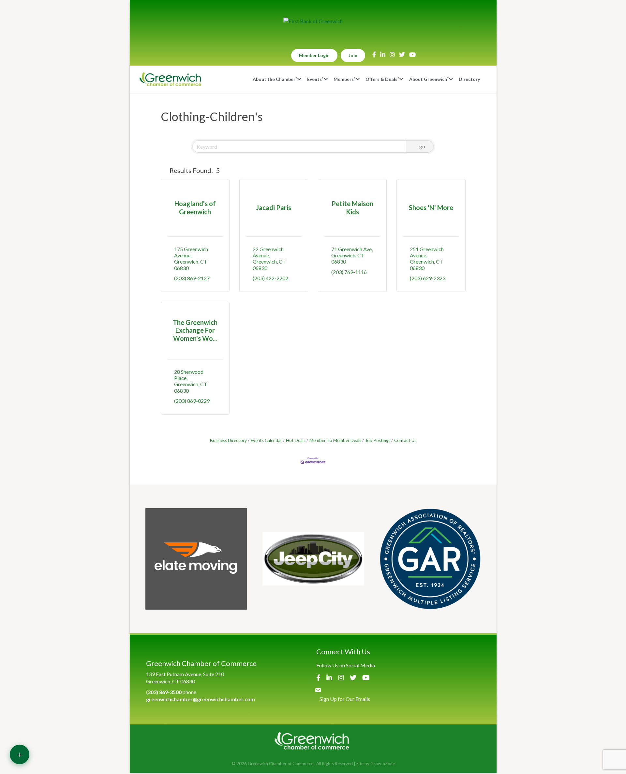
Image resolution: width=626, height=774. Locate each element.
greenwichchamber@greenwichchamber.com (200, 699)
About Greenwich (428, 79)
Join (353, 55)
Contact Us (405, 440)
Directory (469, 79)
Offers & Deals (381, 79)
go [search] (422, 146)
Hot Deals (296, 440)
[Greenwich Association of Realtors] (430, 559)
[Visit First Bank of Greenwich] (313, 21)
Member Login (314, 55)
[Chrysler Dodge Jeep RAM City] (313, 559)
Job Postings (377, 440)
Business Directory (228, 440)
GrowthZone (382, 763)
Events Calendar (266, 440)
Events (314, 79)
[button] (164, 170)
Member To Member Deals (335, 440)
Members (344, 79)
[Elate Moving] (196, 559)
